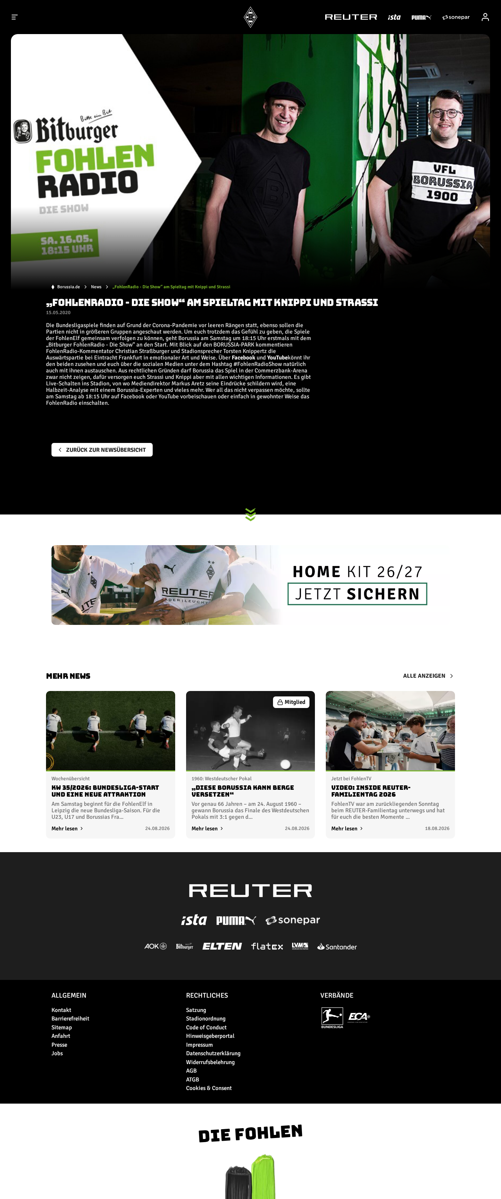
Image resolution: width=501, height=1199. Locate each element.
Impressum (199, 1044)
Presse (59, 1044)
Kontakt (61, 1010)
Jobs (57, 1053)
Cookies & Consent (209, 1088)
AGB (191, 1070)
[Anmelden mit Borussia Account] (485, 17)
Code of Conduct (206, 1027)
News (96, 287)
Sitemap (61, 1027)
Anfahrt (60, 1036)
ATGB (192, 1079)
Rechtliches (207, 995)
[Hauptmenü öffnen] (15, 17)
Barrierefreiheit (70, 1018)
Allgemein (69, 995)
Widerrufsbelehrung (210, 1062)
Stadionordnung (206, 1018)
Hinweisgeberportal (210, 1036)
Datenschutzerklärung (213, 1053)
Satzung (196, 1010)
